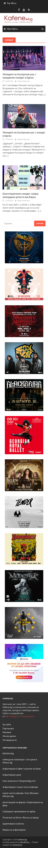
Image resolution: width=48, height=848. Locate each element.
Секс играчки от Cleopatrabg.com (19, 781)
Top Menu (11, 3)
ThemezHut (17, 845)
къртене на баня (32, 768)
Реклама (7, 732)
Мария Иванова (24, 81)
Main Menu (12, 28)
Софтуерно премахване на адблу (19, 811)
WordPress (24, 842)
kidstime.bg (8, 753)
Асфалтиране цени (12, 774)
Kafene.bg (22, 839)
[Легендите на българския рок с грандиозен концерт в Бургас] (24, 57)
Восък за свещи (31, 817)
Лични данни (9, 736)
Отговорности (10, 740)
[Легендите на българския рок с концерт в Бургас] (24, 116)
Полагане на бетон (12, 817)
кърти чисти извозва (27, 787)
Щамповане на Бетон (13, 823)
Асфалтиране (9, 787)
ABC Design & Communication (19, 716)
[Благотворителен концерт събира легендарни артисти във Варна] (24, 177)
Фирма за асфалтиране (14, 829)
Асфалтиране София (13, 768)
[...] (43, 94)
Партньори (8, 728)
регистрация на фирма (14, 802)
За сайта (7, 724)
